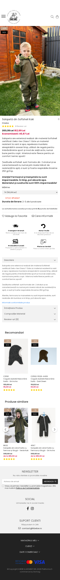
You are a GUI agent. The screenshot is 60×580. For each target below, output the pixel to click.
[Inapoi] (58, 119)
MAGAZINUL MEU (29, 540)
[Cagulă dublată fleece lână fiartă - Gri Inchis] (16, 356)
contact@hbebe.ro (31, 528)
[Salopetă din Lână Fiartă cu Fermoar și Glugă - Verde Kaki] (16, 425)
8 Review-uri (21, 126)
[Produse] (3, 17)
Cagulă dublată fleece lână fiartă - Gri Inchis (15, 380)
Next (58, 74)
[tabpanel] (30, 71)
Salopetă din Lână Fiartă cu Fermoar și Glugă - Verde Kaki (15, 449)
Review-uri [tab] (11, 319)
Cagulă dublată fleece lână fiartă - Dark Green (42, 380)
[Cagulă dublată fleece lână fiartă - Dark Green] (44, 356)
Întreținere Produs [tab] (13, 308)
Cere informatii (43, 216)
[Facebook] (27, 508)
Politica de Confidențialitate (27, 488)
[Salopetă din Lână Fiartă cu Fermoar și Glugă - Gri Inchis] (44, 425)
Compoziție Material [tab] (14, 313)
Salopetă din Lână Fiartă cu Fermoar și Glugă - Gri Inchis (43, 449)
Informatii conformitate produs (16, 302)
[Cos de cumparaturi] (57, 17)
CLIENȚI (29, 546)
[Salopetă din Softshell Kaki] (30, 71)
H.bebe (5, 123)
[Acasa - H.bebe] (18, 17)
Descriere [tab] (9, 260)
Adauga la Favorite (15, 216)
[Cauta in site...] (52, 17)
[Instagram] (32, 508)
